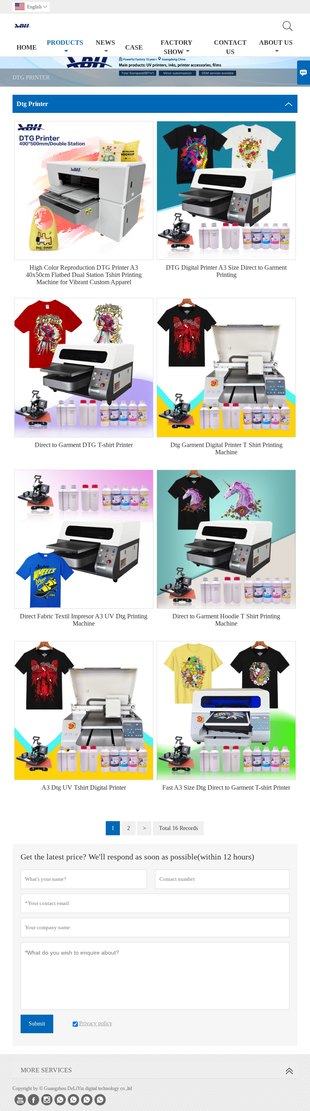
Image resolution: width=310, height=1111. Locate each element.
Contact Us (230, 47)
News (105, 42)
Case (134, 47)
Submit (37, 1024)
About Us (276, 42)
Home (27, 47)
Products (65, 42)
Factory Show (177, 47)
